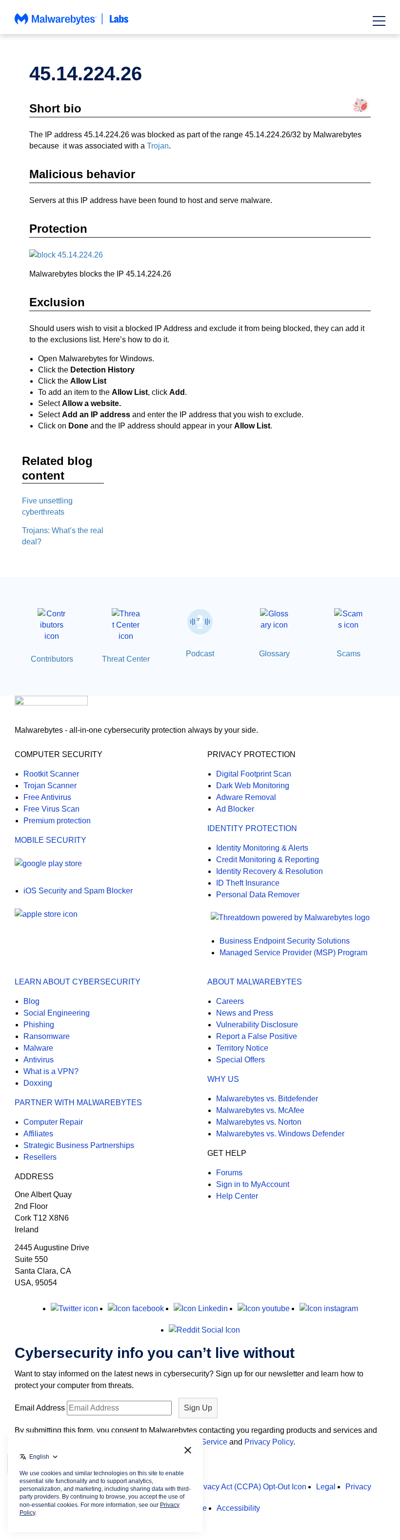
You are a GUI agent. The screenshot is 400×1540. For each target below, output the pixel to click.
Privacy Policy (268, 1442)
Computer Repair (53, 1122)
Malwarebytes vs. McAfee (260, 1110)
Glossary (274, 653)
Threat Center (126, 659)
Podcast (200, 653)
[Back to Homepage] (72, 23)
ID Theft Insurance (248, 883)
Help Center (237, 1196)
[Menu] (379, 21)
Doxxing (37, 1083)
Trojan (158, 146)
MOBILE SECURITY (50, 840)
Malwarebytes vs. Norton (258, 1122)
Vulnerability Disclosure (257, 1024)
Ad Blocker (235, 809)
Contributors (52, 659)
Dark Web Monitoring (252, 785)
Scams (348, 653)
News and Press (244, 1013)
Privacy (358, 1487)
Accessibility (238, 1508)
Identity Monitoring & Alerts (262, 848)
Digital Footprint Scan (253, 774)
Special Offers (240, 1060)
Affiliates (38, 1134)
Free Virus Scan (51, 809)
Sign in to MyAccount (252, 1184)
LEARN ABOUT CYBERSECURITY (77, 982)
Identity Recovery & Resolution (269, 871)
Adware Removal (246, 797)
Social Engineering (56, 1013)
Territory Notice (242, 1048)
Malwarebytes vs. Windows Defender (280, 1134)
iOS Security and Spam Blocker (78, 891)
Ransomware (46, 1036)
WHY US (223, 1079)
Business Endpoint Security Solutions (285, 941)
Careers (230, 1001)
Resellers (40, 1157)
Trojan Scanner (50, 785)
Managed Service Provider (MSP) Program (293, 952)
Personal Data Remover (258, 895)
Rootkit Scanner (51, 774)
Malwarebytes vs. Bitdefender (267, 1099)
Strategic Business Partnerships (78, 1145)
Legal (326, 1487)
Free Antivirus (47, 797)
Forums (229, 1173)
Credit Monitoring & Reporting (267, 859)
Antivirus (38, 1060)
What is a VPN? (51, 1071)
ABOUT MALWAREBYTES (254, 982)
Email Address (40, 1408)
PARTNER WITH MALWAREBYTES (78, 1102)
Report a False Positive (256, 1036)
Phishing (38, 1024)
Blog (31, 1001)
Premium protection (57, 820)
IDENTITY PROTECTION (252, 828)
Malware (38, 1048)
